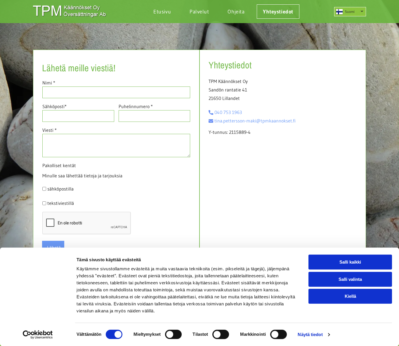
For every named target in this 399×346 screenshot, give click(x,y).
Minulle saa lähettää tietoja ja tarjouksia (82, 176)
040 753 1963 (228, 112)
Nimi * (48, 83)
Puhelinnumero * (136, 106)
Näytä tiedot (310, 334)
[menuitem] (159, 11)
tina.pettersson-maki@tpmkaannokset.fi (255, 121)
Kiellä (350, 296)
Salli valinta (350, 279)
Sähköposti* (54, 106)
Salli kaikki (350, 262)
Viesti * (49, 130)
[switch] (173, 334)
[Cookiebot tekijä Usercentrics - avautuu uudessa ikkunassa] (37, 334)
